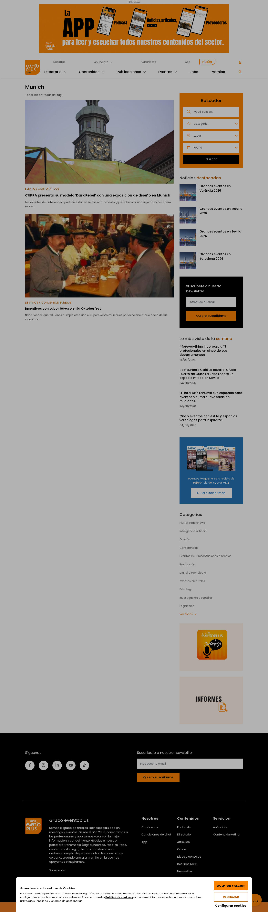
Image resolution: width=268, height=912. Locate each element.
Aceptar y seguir (231, 886)
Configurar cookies (230, 906)
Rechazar (231, 897)
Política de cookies (118, 897)
